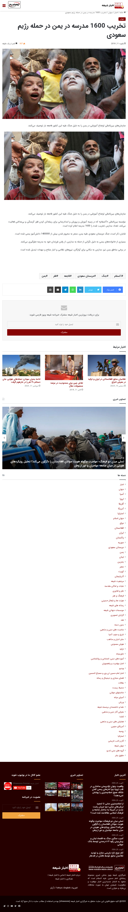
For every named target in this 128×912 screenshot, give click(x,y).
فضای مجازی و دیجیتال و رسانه (110, 678)
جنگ (104, 276)
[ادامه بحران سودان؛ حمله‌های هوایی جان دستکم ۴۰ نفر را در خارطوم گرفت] (21, 365)
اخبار (116, 12)
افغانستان (119, 528)
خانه (122, 12)
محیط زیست (118, 687)
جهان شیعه (119, 745)
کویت (121, 571)
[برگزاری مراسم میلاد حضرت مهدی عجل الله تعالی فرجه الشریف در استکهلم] (64, 785)
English (67, 888)
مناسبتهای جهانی (117, 692)
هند (122, 620)
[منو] (3, 6)
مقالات (121, 683)
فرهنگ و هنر (118, 595)
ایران (121, 533)
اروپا (122, 499)
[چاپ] (50, 290)
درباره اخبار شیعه (73, 875)
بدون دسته (119, 625)
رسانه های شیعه (116, 605)
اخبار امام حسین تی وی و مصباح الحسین (106, 673)
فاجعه (67, 276)
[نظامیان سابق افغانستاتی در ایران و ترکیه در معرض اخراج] (107, 365)
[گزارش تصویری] (77, 796)
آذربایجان (119, 576)
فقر (55, 276)
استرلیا (121, 513)
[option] (64, 438)
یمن (44, 276)
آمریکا (121, 508)
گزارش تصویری (117, 615)
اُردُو (52, 888)
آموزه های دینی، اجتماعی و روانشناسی (107, 658)
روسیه (121, 731)
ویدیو (121, 668)
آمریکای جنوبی (117, 726)
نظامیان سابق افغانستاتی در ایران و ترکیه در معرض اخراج (107, 380)
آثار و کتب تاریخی (116, 741)
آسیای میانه (119, 697)
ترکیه (122, 649)
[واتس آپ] (73, 290)
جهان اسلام (118, 518)
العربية (75, 888)
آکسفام (117, 276)
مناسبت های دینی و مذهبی (112, 629)
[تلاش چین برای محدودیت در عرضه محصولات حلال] (64, 367)
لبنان (121, 557)
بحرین (121, 562)
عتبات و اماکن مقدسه (114, 586)
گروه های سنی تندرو (115, 750)
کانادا (122, 716)
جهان (110, 12)
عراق (122, 523)
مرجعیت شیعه (117, 581)
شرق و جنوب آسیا (116, 634)
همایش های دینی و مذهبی (112, 721)
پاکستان (120, 537)
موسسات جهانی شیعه (114, 610)
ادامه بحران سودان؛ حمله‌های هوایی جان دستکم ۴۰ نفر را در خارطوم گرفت (21, 380)
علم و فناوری (118, 591)
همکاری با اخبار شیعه (64, 878)
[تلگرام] (65, 290)
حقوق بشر (119, 755)
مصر (122, 566)
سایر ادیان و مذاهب (115, 639)
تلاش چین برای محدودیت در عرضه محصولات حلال (66, 384)
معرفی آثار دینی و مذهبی (113, 712)
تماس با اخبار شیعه (57, 875)
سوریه (121, 542)
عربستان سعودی (85, 276)
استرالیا (121, 736)
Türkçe (58, 888)
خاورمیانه (120, 654)
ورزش (121, 702)
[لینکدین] (80, 290)
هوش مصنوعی (117, 644)
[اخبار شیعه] (111, 5)
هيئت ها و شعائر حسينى (112, 600)
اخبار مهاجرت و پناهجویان (113, 663)
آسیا (122, 494)
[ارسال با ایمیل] (58, 290)
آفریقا (121, 504)
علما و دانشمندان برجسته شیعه (110, 707)
